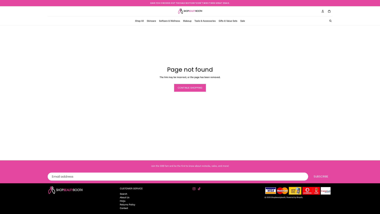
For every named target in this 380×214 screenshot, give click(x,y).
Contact (124, 208)
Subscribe (321, 176)
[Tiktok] (199, 189)
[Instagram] (194, 189)
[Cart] (329, 11)
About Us (124, 197)
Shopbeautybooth (278, 197)
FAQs (122, 200)
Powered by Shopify (294, 197)
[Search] (330, 21)
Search (123, 193)
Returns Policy (127, 204)
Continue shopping (190, 87)
